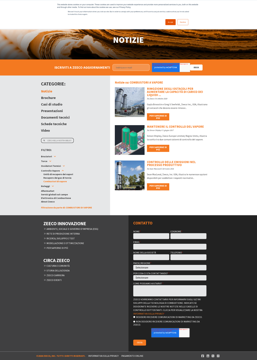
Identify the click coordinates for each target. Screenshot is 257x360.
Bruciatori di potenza (54, 163)
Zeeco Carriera (55, 275)
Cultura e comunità (58, 265)
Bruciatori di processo (55, 159)
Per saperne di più (158, 117)
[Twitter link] (213, 355)
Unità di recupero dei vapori (58, 174)
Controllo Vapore (50, 170)
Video (45, 130)
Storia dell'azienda (58, 270)
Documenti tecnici (55, 117)
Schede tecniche (54, 124)
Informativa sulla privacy (103, 355)
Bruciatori (46, 156)
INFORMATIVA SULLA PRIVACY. (148, 313)
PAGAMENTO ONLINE (132, 355)
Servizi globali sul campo (54, 194)
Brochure (48, 97)
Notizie (46, 91)
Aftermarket (47, 190)
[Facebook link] (202, 355)
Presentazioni (52, 111)
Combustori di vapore (55, 181)
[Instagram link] (218, 355)
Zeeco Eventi (54, 280)
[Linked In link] (208, 355)
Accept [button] (170, 22)
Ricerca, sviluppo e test (60, 238)
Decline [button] (183, 22)
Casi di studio (51, 104)
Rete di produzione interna (63, 233)
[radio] (169, 317)
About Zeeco (48, 201)
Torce (44, 161)
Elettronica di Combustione (56, 197)
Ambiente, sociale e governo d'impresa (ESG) (72, 228)
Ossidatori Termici (51, 165)
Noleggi (45, 186)
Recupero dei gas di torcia (57, 186)
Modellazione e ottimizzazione (65, 243)
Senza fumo (49, 168)
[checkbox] (169, 320)
